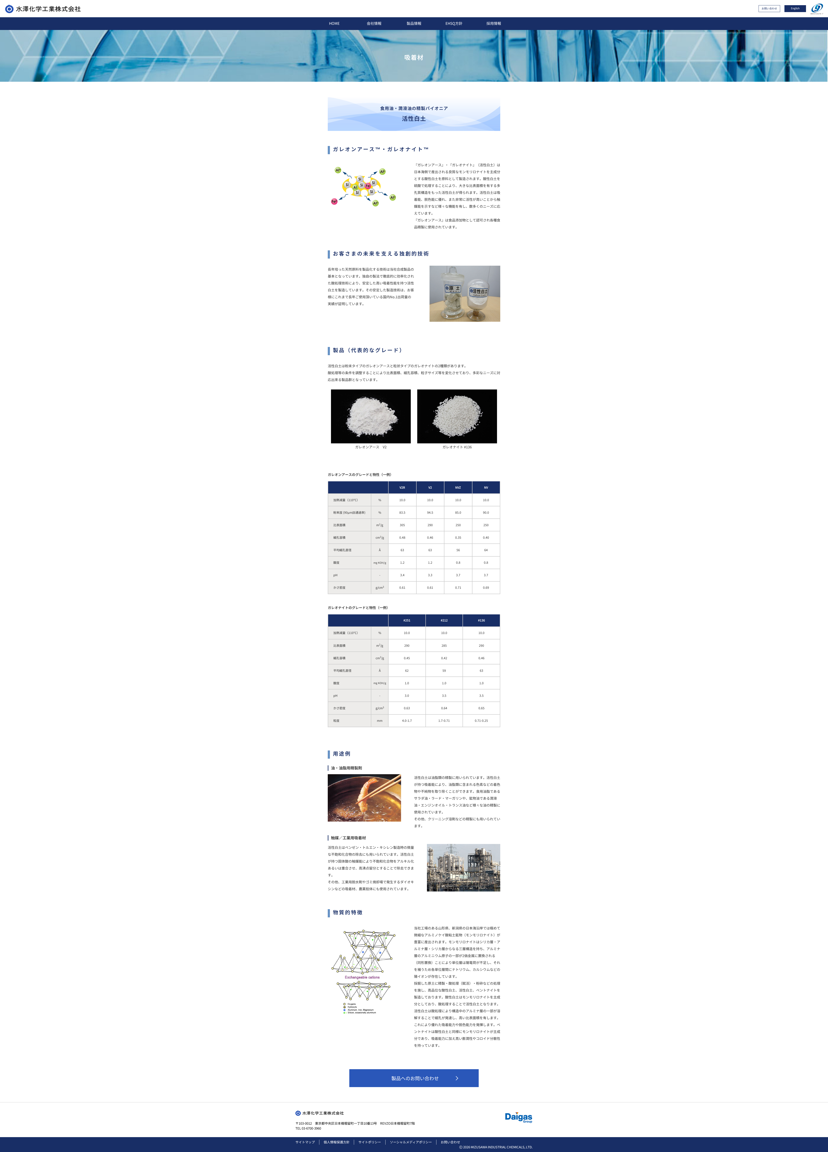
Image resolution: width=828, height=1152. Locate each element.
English (795, 8)
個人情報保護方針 (337, 1142)
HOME (334, 23)
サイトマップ (305, 1142)
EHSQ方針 (454, 23)
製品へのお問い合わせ (415, 1078)
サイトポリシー (369, 1142)
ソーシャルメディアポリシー (411, 1142)
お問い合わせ (769, 8)
